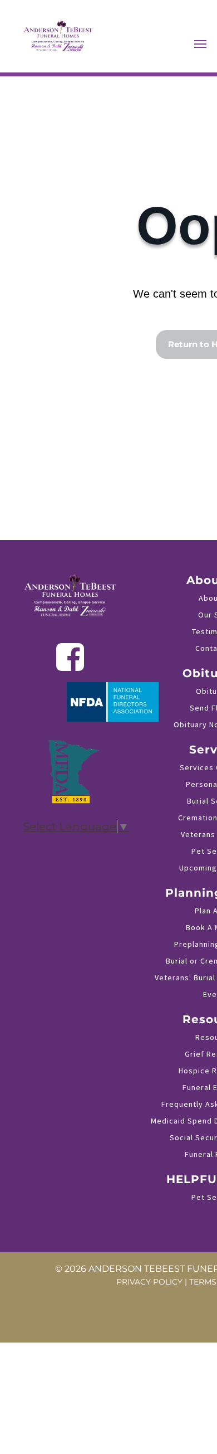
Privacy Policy (149, 1282)
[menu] (200, 44)
